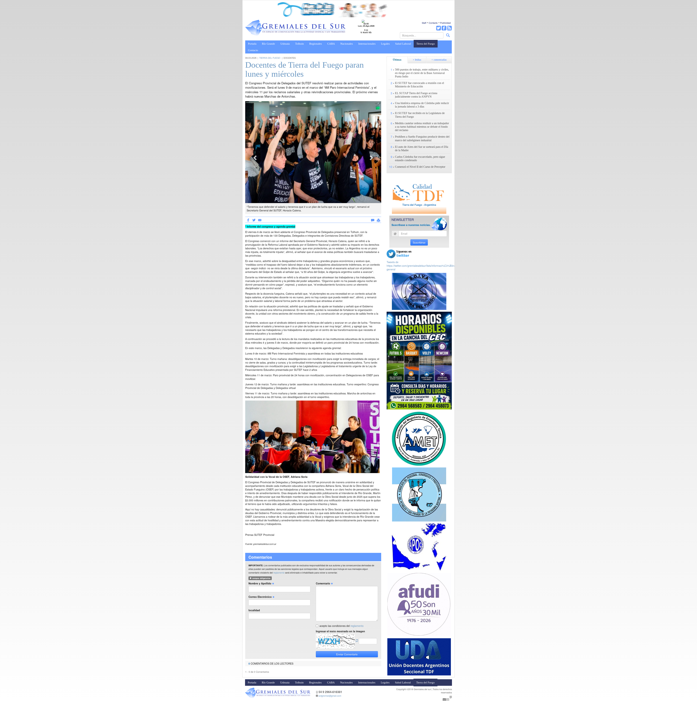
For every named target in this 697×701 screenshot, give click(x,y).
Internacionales (367, 43)
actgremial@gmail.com (330, 695)
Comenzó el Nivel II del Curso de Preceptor (420, 166)
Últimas (397, 59)
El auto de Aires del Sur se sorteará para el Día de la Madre (421, 148)
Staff (424, 22)
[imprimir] (378, 219)
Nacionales (346, 43)
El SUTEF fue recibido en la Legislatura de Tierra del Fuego (420, 115)
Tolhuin (299, 43)
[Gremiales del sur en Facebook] (444, 28)
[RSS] (449, 28)
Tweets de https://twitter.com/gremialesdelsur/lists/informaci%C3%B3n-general (421, 265)
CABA (331, 43)
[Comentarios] (373, 219)
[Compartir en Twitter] (254, 220)
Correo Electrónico (260, 597)
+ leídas (417, 59)
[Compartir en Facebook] (248, 220)
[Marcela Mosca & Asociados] (447, 697)
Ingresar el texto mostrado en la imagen (340, 631)
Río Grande (268, 43)
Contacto (433, 22)
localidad (254, 610)
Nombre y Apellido (260, 583)
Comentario (323, 583)
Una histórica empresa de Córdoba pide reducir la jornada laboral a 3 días (422, 105)
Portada (252, 43)
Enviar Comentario (347, 654)
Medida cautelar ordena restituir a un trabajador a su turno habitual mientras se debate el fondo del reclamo (422, 127)
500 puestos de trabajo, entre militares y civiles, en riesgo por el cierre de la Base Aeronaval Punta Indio (422, 73)
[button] (255, 157)
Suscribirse (419, 242)
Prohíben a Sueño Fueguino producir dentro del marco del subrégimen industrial (422, 138)
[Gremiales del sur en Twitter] (438, 28)
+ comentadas (439, 59)
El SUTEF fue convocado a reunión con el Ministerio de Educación (419, 84)
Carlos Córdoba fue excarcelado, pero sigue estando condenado (420, 158)
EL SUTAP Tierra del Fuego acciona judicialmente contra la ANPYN (416, 95)
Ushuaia (285, 43)
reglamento (279, 572)
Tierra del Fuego (425, 43)
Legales (385, 43)
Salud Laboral (403, 43)
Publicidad (445, 22)
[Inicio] (295, 28)
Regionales (315, 43)
